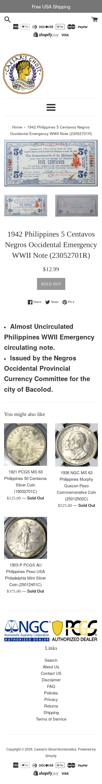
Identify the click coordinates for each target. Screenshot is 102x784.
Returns (51, 706)
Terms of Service (51, 719)
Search (51, 660)
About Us (51, 666)
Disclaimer (51, 679)
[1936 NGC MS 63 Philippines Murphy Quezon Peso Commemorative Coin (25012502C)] (76, 445)
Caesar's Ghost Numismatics (55, 749)
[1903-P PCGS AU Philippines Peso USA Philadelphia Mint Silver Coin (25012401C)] (25, 538)
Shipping (51, 712)
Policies (51, 693)
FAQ (51, 686)
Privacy (51, 699)
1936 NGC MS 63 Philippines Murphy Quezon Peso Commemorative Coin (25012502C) (76, 485)
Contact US (51, 673)
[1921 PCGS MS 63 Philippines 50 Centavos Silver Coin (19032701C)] (25, 444)
